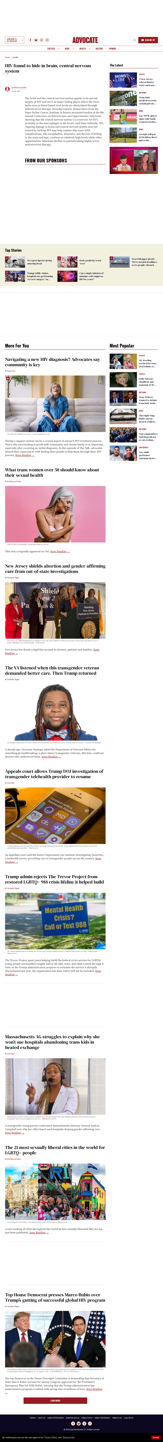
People (142, 356)
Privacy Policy (50, 1437)
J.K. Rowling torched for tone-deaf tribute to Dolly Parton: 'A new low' (148, 366)
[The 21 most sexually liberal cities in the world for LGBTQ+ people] (55, 1191)
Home (7, 57)
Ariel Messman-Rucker (14, 481)
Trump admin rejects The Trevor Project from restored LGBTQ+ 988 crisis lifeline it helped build (54, 879)
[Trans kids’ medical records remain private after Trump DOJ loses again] (123, 98)
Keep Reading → (25, 455)
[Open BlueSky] (36, 40)
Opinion (112, 48)
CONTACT (33, 1418)
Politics (51, 48)
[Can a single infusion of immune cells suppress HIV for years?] (67, 276)
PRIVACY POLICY (87, 1418)
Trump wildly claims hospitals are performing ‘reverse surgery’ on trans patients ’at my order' (40, 279)
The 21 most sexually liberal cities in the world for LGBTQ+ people (55, 1150)
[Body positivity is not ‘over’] (67, 261)
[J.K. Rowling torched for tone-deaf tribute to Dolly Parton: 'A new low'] (123, 361)
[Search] (134, 40)
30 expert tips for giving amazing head (39, 262)
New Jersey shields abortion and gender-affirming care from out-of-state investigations (55, 568)
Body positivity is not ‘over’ (90, 262)
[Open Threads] (41, 40)
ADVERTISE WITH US (72, 1418)
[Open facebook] (30, 40)
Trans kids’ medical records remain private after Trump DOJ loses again (147, 103)
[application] (134, 160)
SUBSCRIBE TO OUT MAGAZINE (12, 40)
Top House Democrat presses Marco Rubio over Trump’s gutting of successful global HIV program (55, 1297)
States (142, 74)
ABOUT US (41, 1418)
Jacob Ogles (11, 783)
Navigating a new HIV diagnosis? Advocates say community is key (52, 362)
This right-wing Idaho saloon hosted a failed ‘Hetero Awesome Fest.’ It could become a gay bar (148, 423)
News (67, 48)
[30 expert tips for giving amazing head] (15, 261)
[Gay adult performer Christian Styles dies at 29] (123, 453)
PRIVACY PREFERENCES (102, 1418)
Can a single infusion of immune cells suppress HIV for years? (91, 276)
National (142, 93)
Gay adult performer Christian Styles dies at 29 (147, 457)
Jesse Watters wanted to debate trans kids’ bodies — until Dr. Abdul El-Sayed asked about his (148, 404)
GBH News (46, 1119)
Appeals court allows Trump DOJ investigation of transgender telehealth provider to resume (54, 774)
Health (82, 48)
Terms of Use (68, 1437)
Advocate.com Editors (20, 87)
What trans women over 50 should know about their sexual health (52, 472)
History (99, 48)
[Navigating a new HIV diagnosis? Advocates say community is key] (55, 403)
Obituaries (143, 447)
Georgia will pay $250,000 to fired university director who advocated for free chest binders (148, 142)
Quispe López (11, 371)
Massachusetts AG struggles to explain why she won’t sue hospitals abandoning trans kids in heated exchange (52, 1042)
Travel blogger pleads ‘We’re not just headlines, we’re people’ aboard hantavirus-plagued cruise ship (144, 265)
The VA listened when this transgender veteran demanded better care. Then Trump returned (52, 670)
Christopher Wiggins (13, 577)
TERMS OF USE (117, 1418)
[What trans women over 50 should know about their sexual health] (55, 514)
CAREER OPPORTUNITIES (55, 1418)
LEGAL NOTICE (128, 1418)
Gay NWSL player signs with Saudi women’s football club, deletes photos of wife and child (148, 123)
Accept (156, 1437)
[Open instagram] (47, 40)
